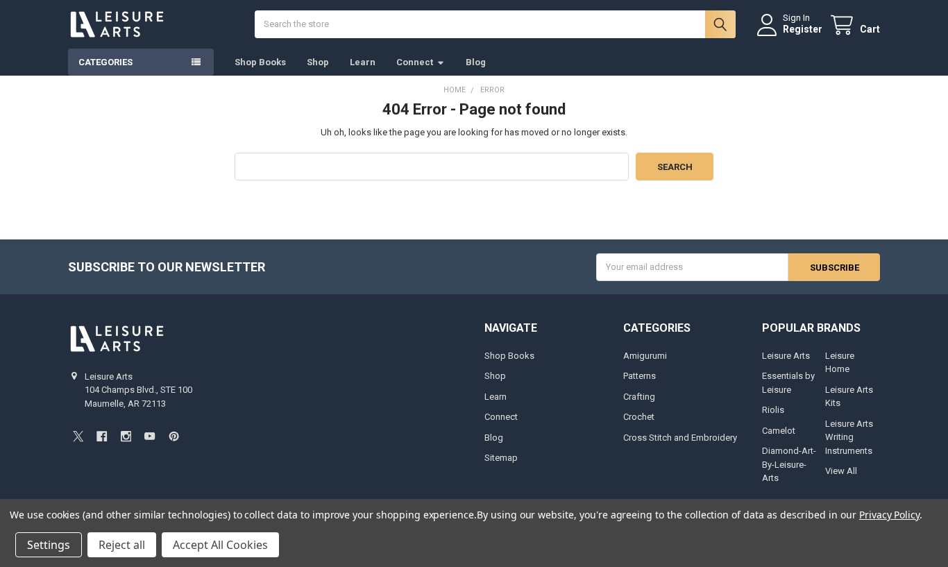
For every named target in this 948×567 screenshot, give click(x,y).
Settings (48, 544)
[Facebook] (102, 436)
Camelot (778, 430)
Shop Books (260, 62)
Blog (476, 62)
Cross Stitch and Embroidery (680, 437)
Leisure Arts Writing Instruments (849, 437)
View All (841, 471)
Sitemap (501, 457)
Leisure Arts (786, 355)
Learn (362, 62)
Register (802, 29)
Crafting (639, 396)
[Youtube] (149, 436)
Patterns (639, 376)
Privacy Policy (889, 514)
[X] (78, 436)
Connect (414, 62)
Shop (318, 62)
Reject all (122, 544)
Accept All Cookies (220, 544)
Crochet (638, 417)
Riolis (773, 410)
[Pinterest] (174, 436)
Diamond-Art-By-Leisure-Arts (789, 464)
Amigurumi (645, 355)
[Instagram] (126, 436)
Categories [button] (105, 62)
